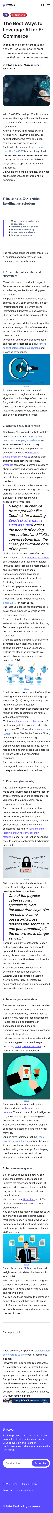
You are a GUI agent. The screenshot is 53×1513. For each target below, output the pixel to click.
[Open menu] (48, 5)
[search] (42, 5)
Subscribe (40, 1463)
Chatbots (8, 464)
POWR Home (10, 1483)
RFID (26, 1268)
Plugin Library (29, 1483)
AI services (29, 1199)
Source (26, 386)
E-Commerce (18, 15)
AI (6, 15)
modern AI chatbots (38, 557)
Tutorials (7, 1490)
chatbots (27, 721)
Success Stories (26, 1490)
